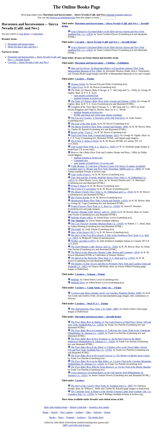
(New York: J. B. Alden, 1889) (94, 309)
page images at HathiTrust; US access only (94, 163)
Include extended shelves (119, 14)
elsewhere (38, 34)
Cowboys (79, 380)
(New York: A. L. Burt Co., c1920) (95, 206)
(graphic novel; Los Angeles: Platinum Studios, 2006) (106, 293)
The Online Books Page (76, 6)
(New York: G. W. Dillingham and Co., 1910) (102, 192)
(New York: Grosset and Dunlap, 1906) (99, 126)
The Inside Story (96, 417)
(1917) (83, 232)
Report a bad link (78, 407)
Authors (79, 412)
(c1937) (83, 241)
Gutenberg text (81, 160)
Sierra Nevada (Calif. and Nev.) (23, 46)
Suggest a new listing (99, 407)
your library (24, 34)
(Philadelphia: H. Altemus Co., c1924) (104, 340)
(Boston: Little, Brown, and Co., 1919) (93, 212)
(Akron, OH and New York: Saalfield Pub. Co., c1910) (107, 348)
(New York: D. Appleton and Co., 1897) (102, 386)
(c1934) (84, 141)
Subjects (97, 412)
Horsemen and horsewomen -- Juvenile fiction (98, 316)
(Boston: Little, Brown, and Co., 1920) (94, 246)
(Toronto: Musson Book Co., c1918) (97, 223)
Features (70, 417)
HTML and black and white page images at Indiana (98, 115)
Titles (88, 412)
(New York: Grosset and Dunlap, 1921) (95, 135)
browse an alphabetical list (62, 17)
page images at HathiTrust (86, 95)
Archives (81, 417)
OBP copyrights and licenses (76, 425)
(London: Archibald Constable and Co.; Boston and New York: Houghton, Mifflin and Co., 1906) (106, 167)
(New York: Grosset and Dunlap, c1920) (103, 101)
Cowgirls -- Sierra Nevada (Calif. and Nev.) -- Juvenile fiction (106, 42)
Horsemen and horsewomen (21, 44)
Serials (107, 412)
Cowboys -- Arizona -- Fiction (90, 274)
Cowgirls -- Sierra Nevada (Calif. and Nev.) (28, 62)
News (61, 417)
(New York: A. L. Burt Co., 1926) (93, 146)
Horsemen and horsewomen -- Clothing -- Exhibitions (102, 63)
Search (54, 412)
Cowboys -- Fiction (84, 79)
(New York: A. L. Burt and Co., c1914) (103, 258)
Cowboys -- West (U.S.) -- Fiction (91, 303)
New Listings (66, 412)
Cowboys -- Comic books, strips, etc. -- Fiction (98, 287)
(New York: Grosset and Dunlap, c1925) (99, 200)
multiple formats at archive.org (88, 98)
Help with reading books (55, 407)
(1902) (82, 217)
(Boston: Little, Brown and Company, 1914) (105, 252)
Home (45, 412)
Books (52, 417)
